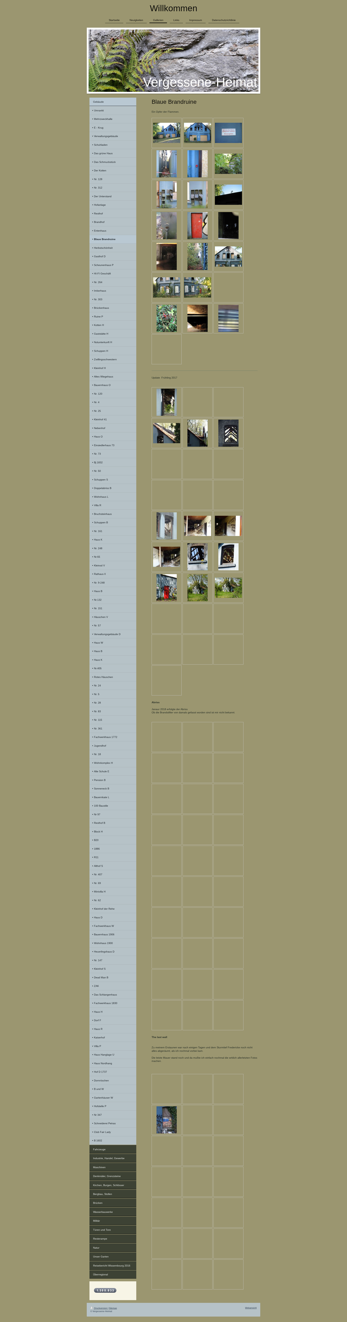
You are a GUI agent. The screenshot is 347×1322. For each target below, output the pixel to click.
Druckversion (101, 1308)
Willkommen (173, 8)
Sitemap (113, 1308)
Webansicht (251, 1308)
